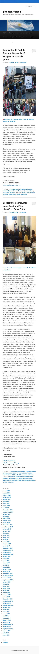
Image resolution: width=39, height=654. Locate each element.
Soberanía (31, 475)
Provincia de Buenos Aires (25, 191)
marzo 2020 (6, 493)
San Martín (6, 193)
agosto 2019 (6, 499)
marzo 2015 (6, 593)
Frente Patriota (23, 37)
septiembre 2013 (8, 629)
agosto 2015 (6, 582)
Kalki (9, 475)
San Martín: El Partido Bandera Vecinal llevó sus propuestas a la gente (14, 54)
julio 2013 (6, 633)
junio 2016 (6, 561)
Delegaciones (23, 189)
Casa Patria (11, 478)
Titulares (12, 193)
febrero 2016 (7, 569)
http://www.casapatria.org (11, 463)
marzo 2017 (6, 542)
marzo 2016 (6, 567)
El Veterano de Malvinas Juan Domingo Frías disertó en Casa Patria (15, 206)
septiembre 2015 (8, 580)
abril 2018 (6, 516)
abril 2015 (6, 590)
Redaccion (23, 62)
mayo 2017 (6, 537)
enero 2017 (6, 546)
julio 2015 (6, 584)
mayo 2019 (6, 506)
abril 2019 (6, 508)
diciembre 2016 (7, 548)
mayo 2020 (6, 491)
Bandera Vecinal (12, 11)
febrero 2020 (7, 495)
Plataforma (30, 33)
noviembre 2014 (8, 601)
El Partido (12, 33)
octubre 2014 (7, 603)
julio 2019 (6, 501)
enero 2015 (6, 597)
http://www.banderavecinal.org (11, 185)
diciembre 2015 (7, 573)
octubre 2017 (7, 529)
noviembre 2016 (8, 550)
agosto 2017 (6, 531)
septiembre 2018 (8, 512)
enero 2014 (6, 622)
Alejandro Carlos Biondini (17, 471)
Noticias (5, 191)
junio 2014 (6, 612)
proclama (5, 194)
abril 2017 (6, 540)
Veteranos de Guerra (29, 480)
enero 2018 (6, 523)
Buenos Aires (26, 193)
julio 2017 (6, 533)
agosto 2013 (6, 631)
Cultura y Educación (19, 473)
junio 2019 (6, 504)
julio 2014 (6, 610)
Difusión (29, 189)
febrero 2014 (7, 620)
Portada (10, 191)
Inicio (4, 33)
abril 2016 (6, 565)
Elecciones (13, 37)
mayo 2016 (6, 563)
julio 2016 (6, 559)
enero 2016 (6, 571)
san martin (12, 194)
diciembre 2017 (7, 525)
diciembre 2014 (7, 599)
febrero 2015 (7, 595)
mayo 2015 (6, 588)
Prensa (5, 37)
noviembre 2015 (8, 576)
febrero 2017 (7, 544)
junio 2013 (6, 635)
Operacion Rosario (17, 480)
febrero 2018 (7, 520)
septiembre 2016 (8, 554)
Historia (5, 475)
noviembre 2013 (8, 624)
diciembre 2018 (7, 510)
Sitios (31, 37)
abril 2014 (6, 616)
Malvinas (14, 475)
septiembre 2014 (8, 605)
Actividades (21, 33)
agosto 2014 (6, 607)
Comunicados (14, 189)
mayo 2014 (6, 614)
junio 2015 (6, 586)
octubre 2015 (7, 578)
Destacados (28, 473)
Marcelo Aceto (7, 480)
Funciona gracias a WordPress (19, 650)
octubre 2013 (7, 626)
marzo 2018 (6, 518)
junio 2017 (6, 535)
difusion (32, 193)
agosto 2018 (6, 514)
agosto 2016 (6, 557)
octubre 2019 (7, 497)
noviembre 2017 (8, 527)
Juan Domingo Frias (21, 478)
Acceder (5, 642)
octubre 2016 (7, 552)
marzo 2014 (6, 618)
